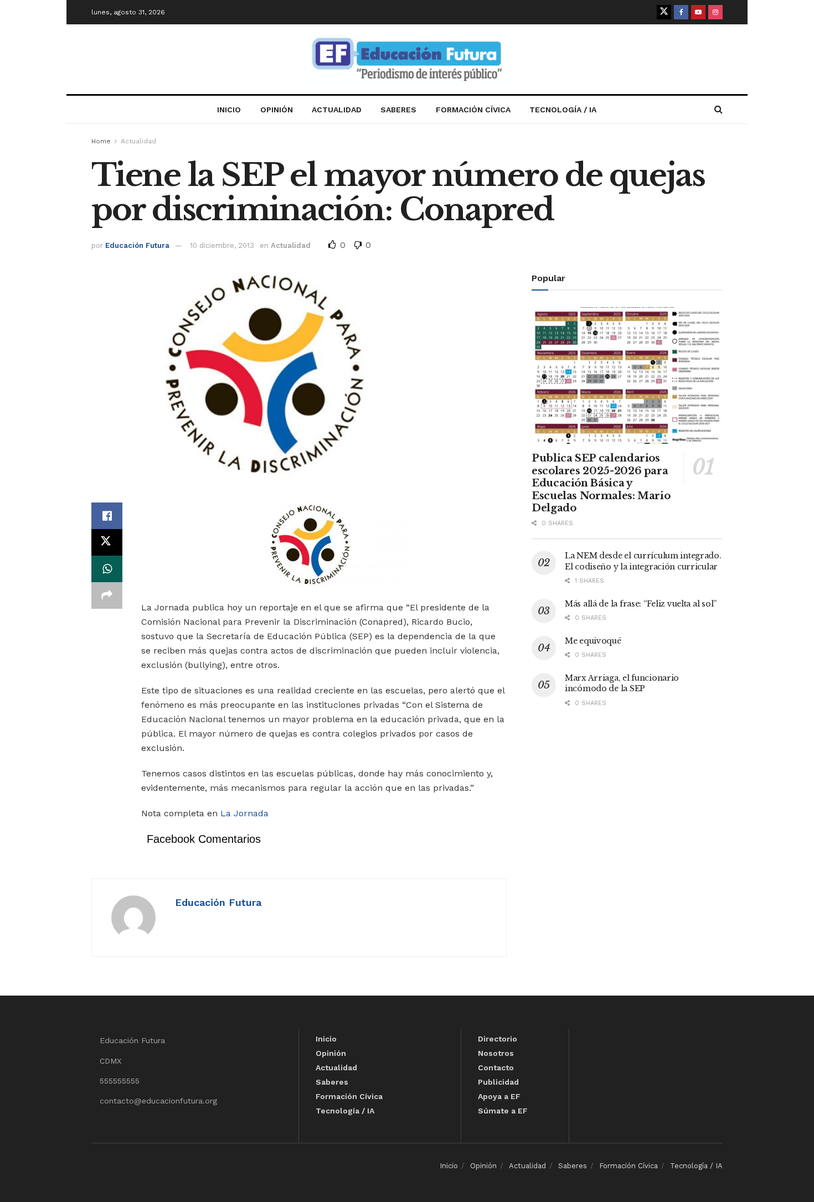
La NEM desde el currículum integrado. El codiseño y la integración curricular (643, 561)
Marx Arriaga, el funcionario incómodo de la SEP (622, 683)
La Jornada (244, 813)
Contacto (496, 1067)
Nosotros (496, 1053)
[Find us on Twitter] (664, 12)
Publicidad (498, 1081)
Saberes (398, 109)
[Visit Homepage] (407, 59)
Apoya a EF (499, 1096)
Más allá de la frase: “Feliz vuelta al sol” (641, 604)
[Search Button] (718, 109)
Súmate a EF (503, 1110)
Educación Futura (137, 245)
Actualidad (337, 109)
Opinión (276, 109)
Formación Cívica (473, 109)
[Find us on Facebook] (681, 12)
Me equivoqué (593, 641)
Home (101, 141)
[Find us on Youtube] (698, 12)
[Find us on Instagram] (715, 12)
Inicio (229, 109)
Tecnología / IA (562, 109)
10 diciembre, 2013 (222, 245)
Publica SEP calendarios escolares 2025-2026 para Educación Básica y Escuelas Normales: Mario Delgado (601, 483)
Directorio (497, 1038)
